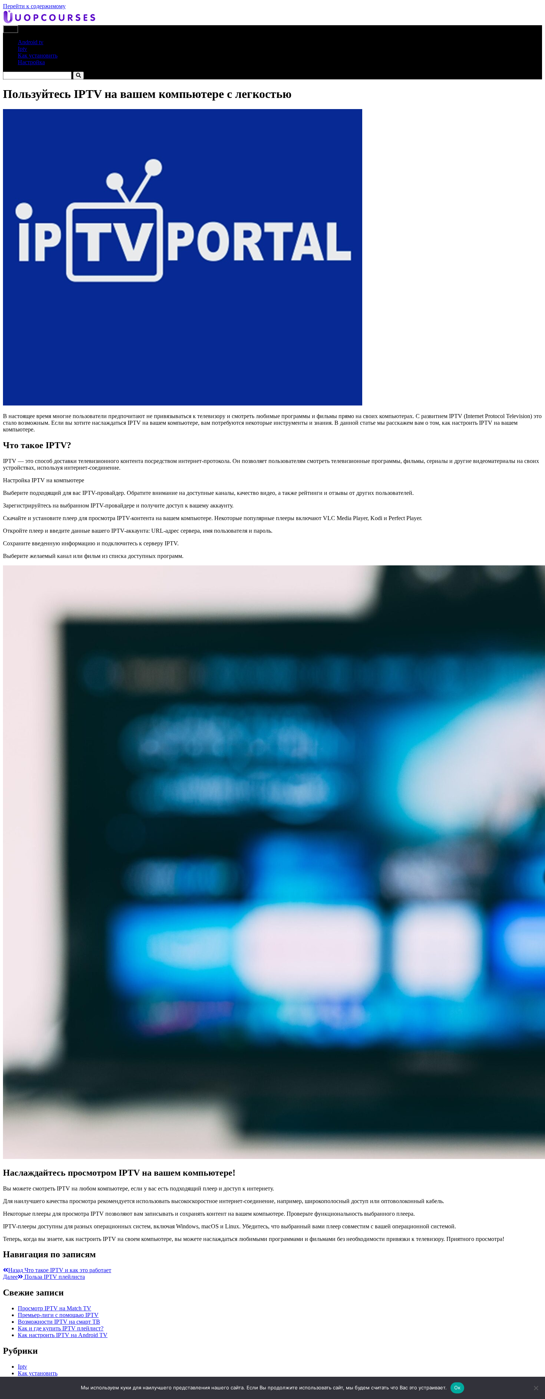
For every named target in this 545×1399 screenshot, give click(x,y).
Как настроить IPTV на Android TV (63, 1335)
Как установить (37, 55)
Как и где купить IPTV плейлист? (60, 1328)
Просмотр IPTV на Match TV (54, 1308)
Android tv (30, 42)
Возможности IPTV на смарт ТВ (59, 1321)
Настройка (31, 62)
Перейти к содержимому (34, 6)
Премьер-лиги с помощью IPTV (58, 1315)
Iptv (22, 49)
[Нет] (535, 1388)
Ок (457, 1387)
